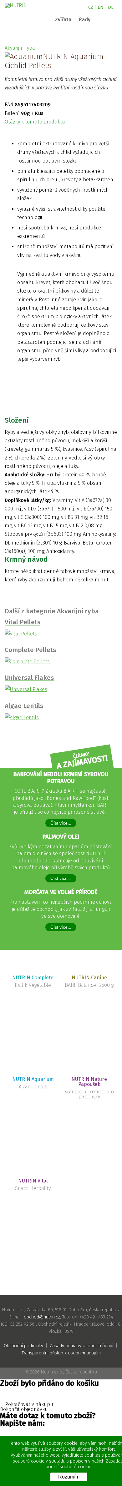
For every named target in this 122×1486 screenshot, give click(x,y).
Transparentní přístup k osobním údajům (61, 1353)
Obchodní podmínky (23, 1345)
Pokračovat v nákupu (28, 1404)
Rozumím (68, 1476)
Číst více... (60, 823)
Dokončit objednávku (24, 1409)
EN (101, 7)
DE (111, 7)
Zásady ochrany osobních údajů (81, 1345)
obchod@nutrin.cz (42, 1317)
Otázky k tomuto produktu (35, 122)
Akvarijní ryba (20, 48)
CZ (90, 7)
